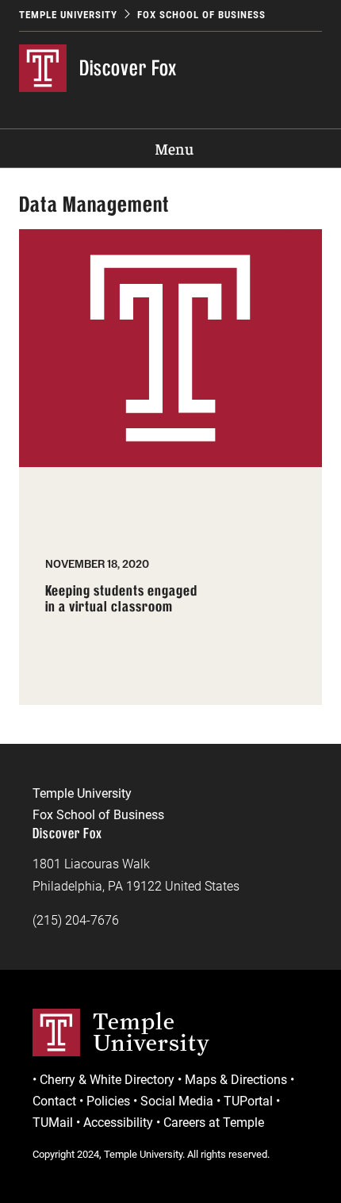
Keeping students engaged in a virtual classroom (121, 599)
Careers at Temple (213, 1122)
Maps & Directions (236, 1079)
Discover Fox (128, 68)
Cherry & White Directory (107, 1079)
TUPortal (248, 1101)
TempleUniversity (151, 1031)
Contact (54, 1101)
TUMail (53, 1122)
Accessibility (118, 1122)
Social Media (176, 1101)
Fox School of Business (201, 15)
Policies (108, 1101)
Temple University (68, 15)
